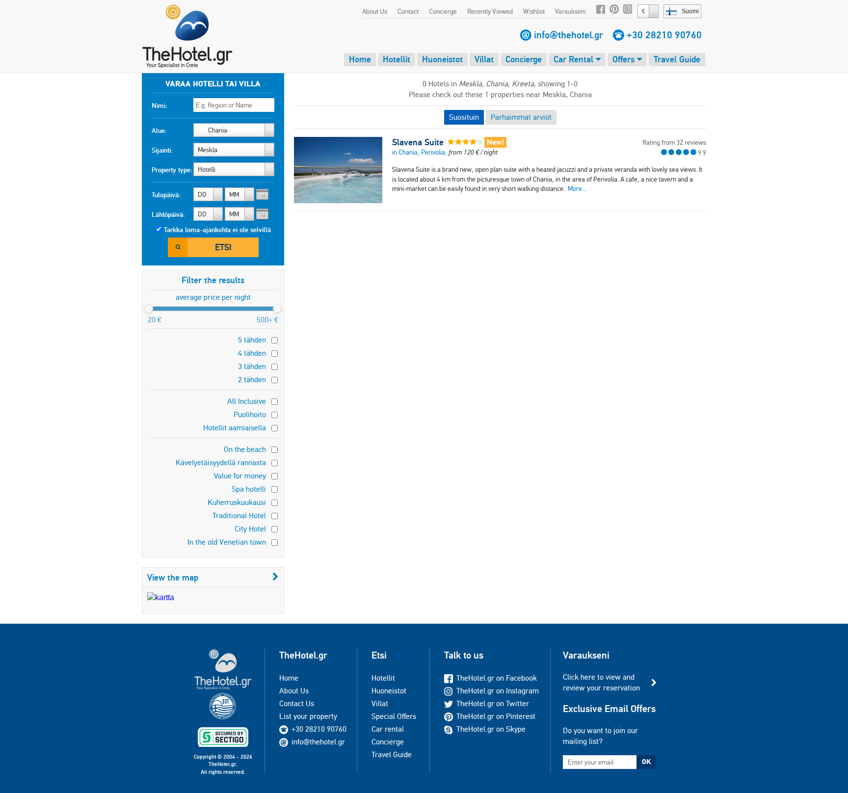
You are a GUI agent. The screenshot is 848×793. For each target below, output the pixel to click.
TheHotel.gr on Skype (491, 729)
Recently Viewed (490, 11)
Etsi (223, 247)
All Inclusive (246, 401)
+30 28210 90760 (664, 34)
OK (646, 761)
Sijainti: (162, 150)
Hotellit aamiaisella (234, 427)
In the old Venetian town (226, 542)
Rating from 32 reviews (674, 142)
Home (360, 59)
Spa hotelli (249, 489)
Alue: (159, 130)
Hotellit (396, 59)
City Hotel (250, 528)
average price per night (213, 297)
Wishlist (534, 11)
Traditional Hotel (239, 515)
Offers (624, 59)
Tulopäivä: (166, 194)
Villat (484, 59)
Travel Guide (677, 59)
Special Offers (393, 716)
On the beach (245, 449)
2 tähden (252, 379)
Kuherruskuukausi (237, 502)
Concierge (443, 11)
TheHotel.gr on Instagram (497, 690)
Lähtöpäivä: (168, 214)
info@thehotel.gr (568, 34)
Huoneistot (442, 59)
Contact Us (296, 703)
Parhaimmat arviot (521, 117)
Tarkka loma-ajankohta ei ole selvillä (217, 229)
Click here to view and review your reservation (601, 682)
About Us (374, 11)
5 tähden (252, 339)
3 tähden (252, 366)
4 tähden (252, 353)
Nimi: (159, 105)
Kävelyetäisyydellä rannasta (221, 462)
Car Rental (575, 59)
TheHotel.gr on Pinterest (495, 716)
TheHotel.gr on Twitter (492, 703)
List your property (308, 716)
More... (577, 188)
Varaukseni (570, 11)
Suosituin (464, 117)
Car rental (387, 729)
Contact (408, 11)
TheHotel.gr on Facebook (496, 678)
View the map (172, 577)
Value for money (240, 475)
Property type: (172, 169)
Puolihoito (250, 414)
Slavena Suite (418, 142)
